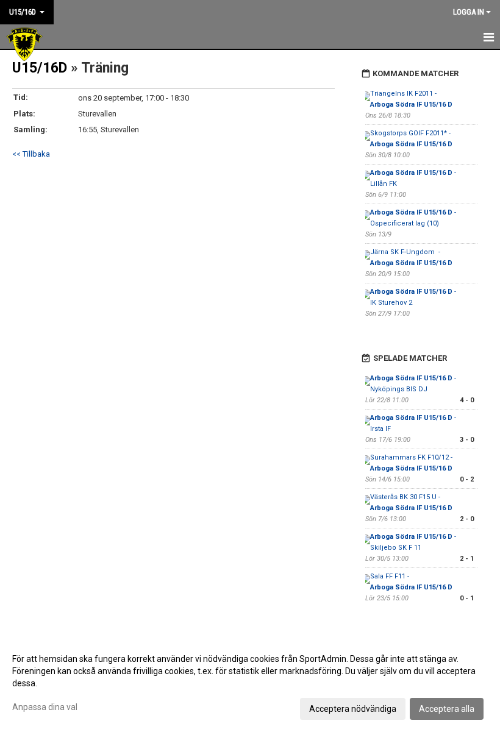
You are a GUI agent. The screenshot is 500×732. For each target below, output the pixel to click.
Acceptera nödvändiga (352, 709)
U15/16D (39, 68)
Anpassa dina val (44, 707)
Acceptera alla (446, 709)
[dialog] (250, 683)
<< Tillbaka (31, 153)
